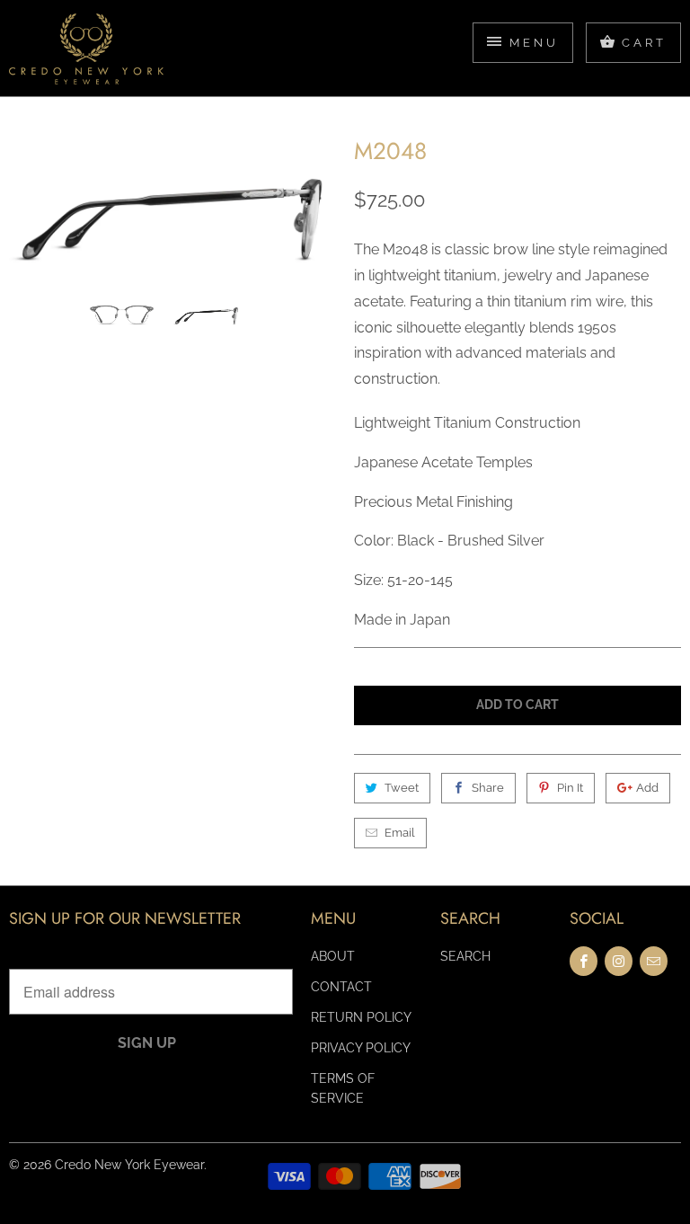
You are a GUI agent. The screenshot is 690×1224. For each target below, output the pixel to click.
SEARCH (465, 956)
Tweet (402, 787)
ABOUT (333, 956)
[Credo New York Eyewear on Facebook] (583, 961)
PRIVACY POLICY (361, 1048)
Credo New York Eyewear (129, 1164)
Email (400, 832)
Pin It (570, 787)
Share (488, 787)
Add (647, 787)
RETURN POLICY (361, 1017)
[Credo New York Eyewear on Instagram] (618, 961)
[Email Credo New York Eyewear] (654, 961)
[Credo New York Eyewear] (86, 54)
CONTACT (341, 987)
